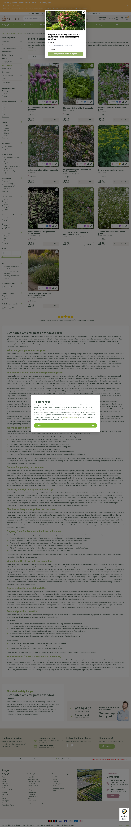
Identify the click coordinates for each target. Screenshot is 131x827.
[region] (65, 413)
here (61, 420)
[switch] (124, 819)
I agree (52, 49)
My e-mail (51, 42)
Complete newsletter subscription (65, 54)
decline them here (70, 417)
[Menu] (127, 809)
